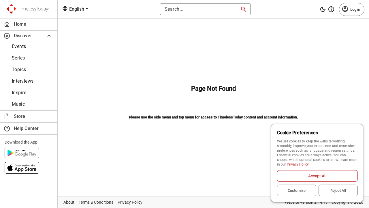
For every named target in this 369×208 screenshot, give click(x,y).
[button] (28, 36)
